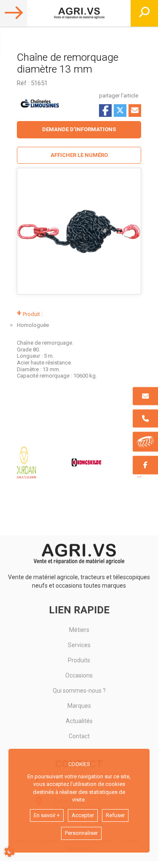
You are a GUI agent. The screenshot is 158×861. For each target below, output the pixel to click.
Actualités (79, 721)
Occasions (79, 675)
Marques (79, 705)
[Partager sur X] (120, 110)
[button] (79, 155)
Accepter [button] (83, 815)
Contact (79, 736)
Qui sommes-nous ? (79, 690)
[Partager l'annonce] (135, 110)
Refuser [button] (115, 815)
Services (79, 645)
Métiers (79, 629)
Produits (79, 660)
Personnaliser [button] (81, 833)
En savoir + (47, 815)
